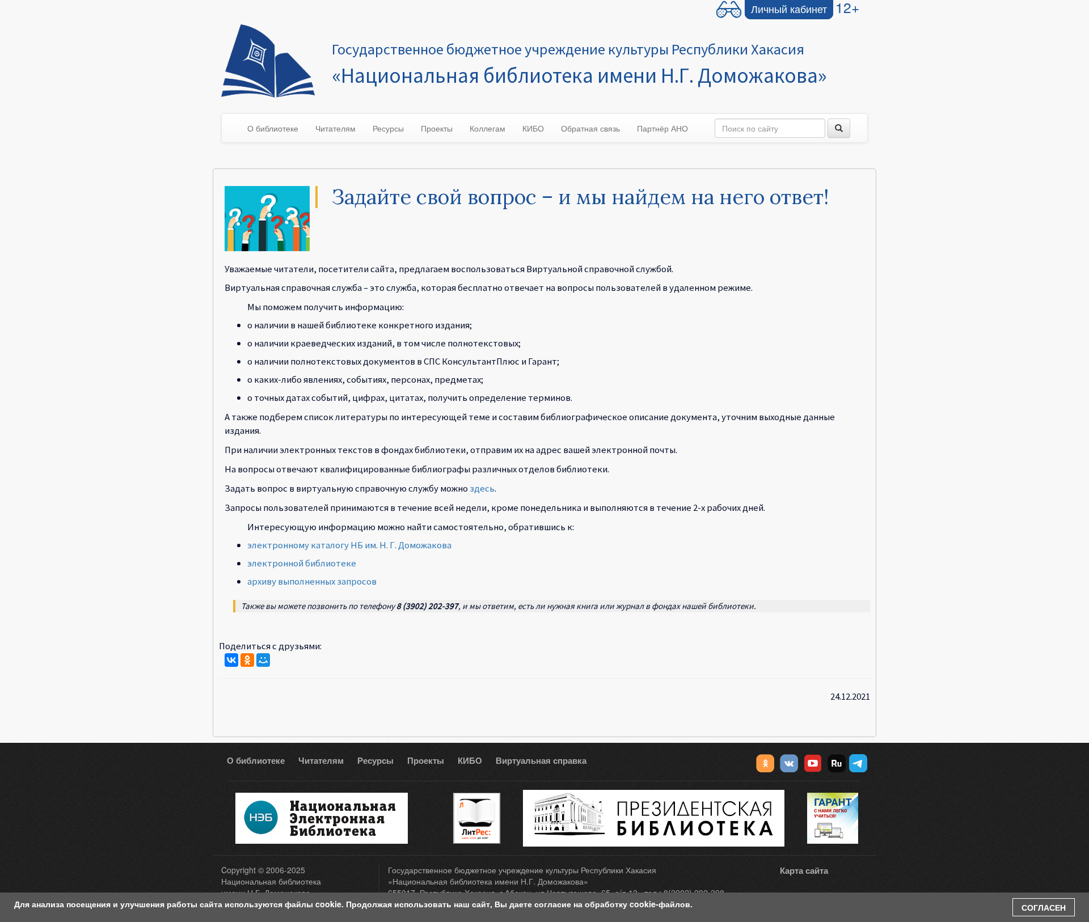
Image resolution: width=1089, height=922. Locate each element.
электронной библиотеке (301, 563)
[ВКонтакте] (231, 660)
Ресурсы (388, 128)
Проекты (437, 128)
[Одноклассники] (247, 660)
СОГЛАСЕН (1044, 907)
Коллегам (487, 128)
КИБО (533, 128)
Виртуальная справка (541, 760)
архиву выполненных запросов (312, 581)
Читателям (335, 128)
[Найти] (839, 128)
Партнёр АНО (662, 128)
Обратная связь (590, 128)
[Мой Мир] (263, 660)
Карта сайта (804, 870)
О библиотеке (272, 128)
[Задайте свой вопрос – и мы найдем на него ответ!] (267, 217)
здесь (482, 488)
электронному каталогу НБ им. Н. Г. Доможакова (349, 545)
